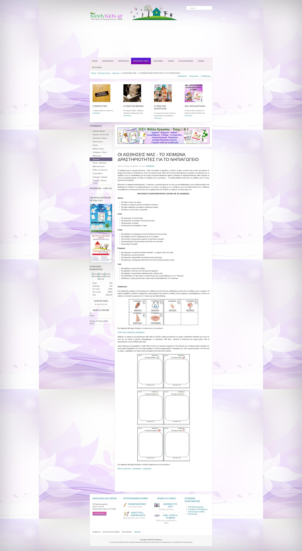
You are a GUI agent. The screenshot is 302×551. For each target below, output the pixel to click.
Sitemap (137, 532)
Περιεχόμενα (182, 76)
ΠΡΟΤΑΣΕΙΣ (97, 67)
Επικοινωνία (193, 76)
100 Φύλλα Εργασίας (196, 507)
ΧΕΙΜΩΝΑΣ (150, 166)
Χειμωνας (115, 73)
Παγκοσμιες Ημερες (100, 138)
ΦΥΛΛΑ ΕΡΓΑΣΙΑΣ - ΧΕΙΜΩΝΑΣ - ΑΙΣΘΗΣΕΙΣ (134, 469)
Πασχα (95, 145)
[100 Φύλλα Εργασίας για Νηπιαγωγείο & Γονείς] (101, 218)
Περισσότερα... (158, 118)
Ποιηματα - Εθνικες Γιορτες (100, 182)
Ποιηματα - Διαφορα (100, 177)
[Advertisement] (151, 38)
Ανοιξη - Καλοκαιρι (99, 163)
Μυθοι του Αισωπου (100, 170)
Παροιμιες (158, 61)
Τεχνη (171, 61)
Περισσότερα (96, 113)
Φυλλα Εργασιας (185, 61)
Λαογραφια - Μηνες (100, 152)
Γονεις (201, 61)
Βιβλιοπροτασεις (99, 166)
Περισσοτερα (99, 513)
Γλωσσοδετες (98, 173)
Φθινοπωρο (97, 156)
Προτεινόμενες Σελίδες (196, 512)
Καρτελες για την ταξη (101, 134)
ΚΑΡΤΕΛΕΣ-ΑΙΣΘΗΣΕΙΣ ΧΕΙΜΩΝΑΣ (131, 332)
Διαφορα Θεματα (99, 131)
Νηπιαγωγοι (123, 61)
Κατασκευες (107, 61)
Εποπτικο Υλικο (141, 61)
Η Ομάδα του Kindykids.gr (198, 509)
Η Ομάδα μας (206, 76)
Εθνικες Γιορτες (98, 149)
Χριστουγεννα (98, 142)
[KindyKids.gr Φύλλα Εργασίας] (163, 136)
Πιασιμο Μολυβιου (137, 504)
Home (94, 61)
